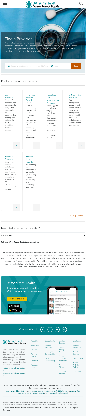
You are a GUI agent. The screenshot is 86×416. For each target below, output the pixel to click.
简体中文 (24, 391)
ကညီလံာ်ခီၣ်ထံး (59, 391)
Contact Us (77, 371)
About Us (34, 341)
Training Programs (34, 355)
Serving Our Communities (50, 353)
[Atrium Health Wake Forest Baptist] (15, 342)
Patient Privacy (61, 366)
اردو (59, 393)
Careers (34, 350)
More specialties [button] (76, 216)
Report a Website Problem (76, 365)
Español (7, 391)
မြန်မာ (18, 391)
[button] (10, 119)
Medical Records (62, 342)
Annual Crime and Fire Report (63, 358)
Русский (35, 393)
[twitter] (50, 329)
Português (21, 393)
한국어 (67, 391)
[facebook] (42, 329)
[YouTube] (57, 329)
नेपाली (78, 391)
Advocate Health (34, 366)
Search (80, 1)
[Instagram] (64, 329)
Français (34, 391)
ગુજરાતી (40, 391)
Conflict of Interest (63, 372)
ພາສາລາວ (73, 391)
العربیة (13, 391)
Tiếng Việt (65, 393)
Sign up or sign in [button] (17, 299)
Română (28, 393)
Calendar (34, 361)
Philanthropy (78, 358)
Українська (53, 393)
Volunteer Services (76, 353)
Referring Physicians (77, 346)
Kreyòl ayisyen (48, 391)
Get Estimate (50, 341)
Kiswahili (41, 393)
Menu (5, 2)
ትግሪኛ (46, 393)
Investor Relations (48, 346)
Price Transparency (50, 359)
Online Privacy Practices (62, 349)
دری (29, 391)
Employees (77, 341)
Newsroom (35, 345)
